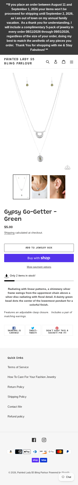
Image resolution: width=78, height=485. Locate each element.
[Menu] (72, 62)
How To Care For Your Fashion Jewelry (32, 376)
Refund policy (16, 416)
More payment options (39, 267)
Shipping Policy (17, 396)
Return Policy (16, 386)
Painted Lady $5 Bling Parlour (19, 61)
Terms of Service (18, 367)
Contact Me (15, 406)
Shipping (9, 232)
